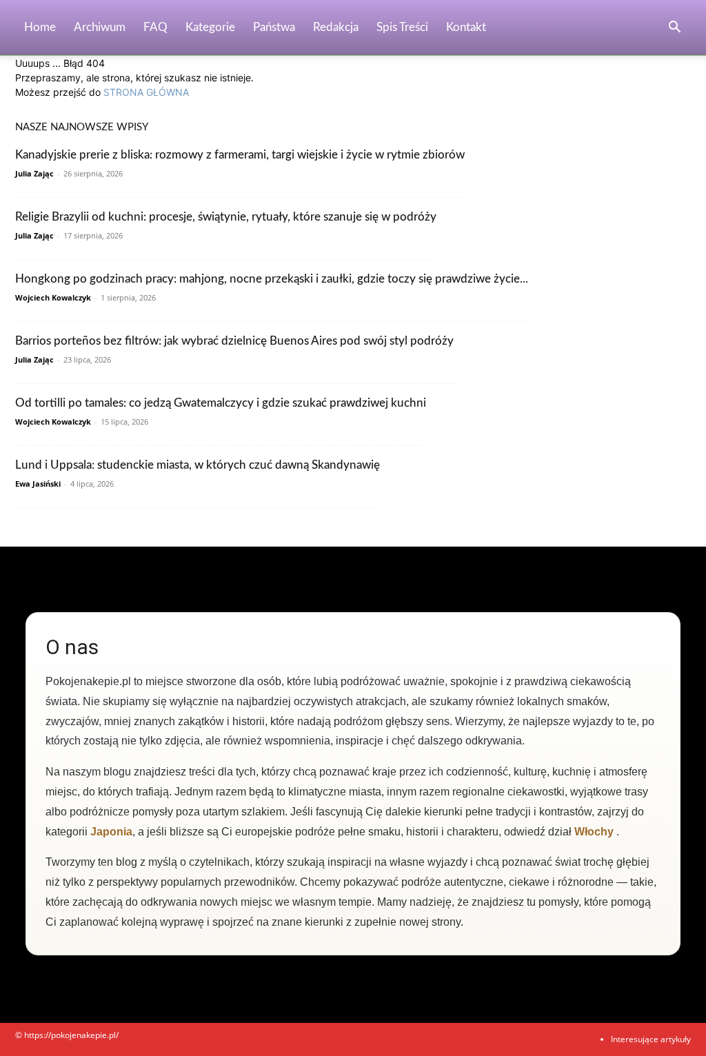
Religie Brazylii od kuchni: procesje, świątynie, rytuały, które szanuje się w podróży (225, 217)
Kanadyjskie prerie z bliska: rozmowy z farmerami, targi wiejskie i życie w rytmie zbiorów (240, 155)
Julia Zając (34, 173)
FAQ (155, 27)
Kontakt (466, 27)
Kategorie (210, 27)
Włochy (594, 831)
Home (40, 27)
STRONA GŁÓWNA (146, 92)
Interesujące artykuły (651, 1039)
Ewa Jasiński (38, 483)
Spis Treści (402, 27)
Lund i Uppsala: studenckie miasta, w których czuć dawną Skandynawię (197, 465)
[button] (674, 28)
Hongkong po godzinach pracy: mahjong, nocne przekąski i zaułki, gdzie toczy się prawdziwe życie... (271, 279)
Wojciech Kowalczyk (53, 297)
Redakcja (336, 27)
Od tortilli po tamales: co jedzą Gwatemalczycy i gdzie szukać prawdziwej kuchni (220, 403)
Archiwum (99, 27)
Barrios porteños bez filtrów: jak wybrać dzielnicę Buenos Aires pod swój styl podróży (234, 341)
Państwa (274, 27)
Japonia (111, 831)
